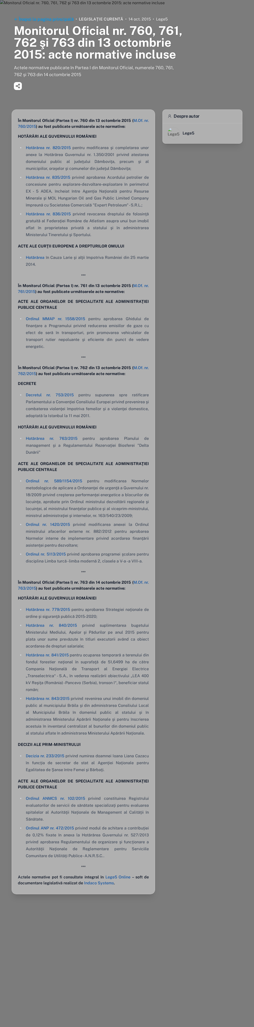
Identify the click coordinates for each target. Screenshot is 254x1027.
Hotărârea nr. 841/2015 (47, 655)
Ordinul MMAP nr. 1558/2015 (55, 318)
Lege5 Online (117, 877)
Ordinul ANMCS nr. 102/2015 (55, 798)
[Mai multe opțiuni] (18, 86)
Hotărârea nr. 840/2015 (51, 625)
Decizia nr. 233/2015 (45, 756)
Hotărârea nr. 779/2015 (48, 609)
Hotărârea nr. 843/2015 (47, 698)
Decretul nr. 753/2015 (50, 395)
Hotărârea (35, 257)
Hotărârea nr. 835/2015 (48, 177)
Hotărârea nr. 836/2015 (48, 214)
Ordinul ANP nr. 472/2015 (50, 828)
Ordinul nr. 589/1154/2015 (54, 481)
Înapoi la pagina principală (46, 19)
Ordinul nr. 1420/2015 (48, 524)
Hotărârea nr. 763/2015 (51, 438)
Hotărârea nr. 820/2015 (48, 147)
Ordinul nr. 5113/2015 (46, 554)
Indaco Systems (99, 883)
